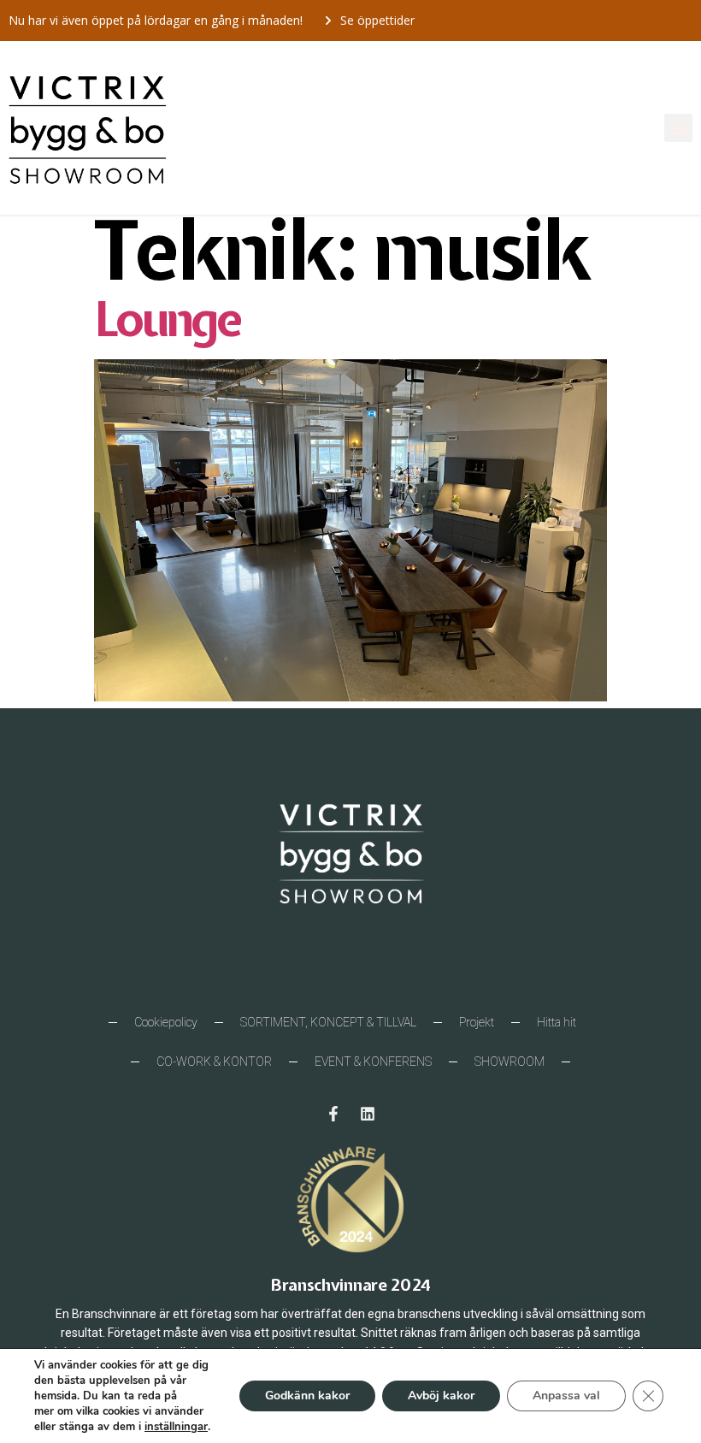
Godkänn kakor (307, 1395)
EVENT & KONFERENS (373, 1061)
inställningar (176, 1426)
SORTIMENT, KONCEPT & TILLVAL (328, 1022)
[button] (678, 128)
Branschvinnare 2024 (350, 1285)
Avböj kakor (441, 1395)
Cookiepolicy (165, 1022)
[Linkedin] (367, 1113)
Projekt (476, 1022)
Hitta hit (556, 1022)
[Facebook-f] (333, 1113)
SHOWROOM (509, 1061)
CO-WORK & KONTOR (214, 1061)
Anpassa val (566, 1395)
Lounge (166, 319)
